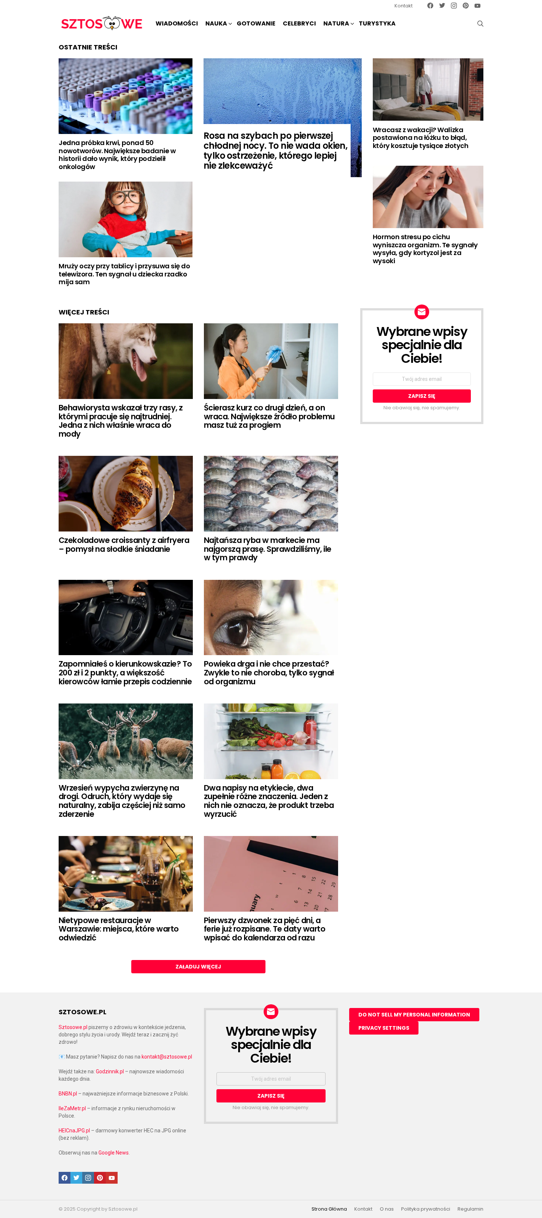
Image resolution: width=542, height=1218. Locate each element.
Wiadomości (177, 23)
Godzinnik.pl (110, 1071)
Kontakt (404, 5)
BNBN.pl (68, 1094)
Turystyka (377, 23)
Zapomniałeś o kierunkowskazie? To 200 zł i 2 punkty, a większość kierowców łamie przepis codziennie (125, 672)
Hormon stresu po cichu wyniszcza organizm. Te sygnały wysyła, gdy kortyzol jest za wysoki (425, 248)
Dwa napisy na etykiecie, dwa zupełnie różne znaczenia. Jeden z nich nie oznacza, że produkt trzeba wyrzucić (269, 800)
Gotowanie (256, 23)
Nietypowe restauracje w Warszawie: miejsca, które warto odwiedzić (119, 929)
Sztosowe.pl (73, 1027)
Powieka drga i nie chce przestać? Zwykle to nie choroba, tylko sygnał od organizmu (269, 672)
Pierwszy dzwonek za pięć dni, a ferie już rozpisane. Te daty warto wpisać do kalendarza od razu (264, 929)
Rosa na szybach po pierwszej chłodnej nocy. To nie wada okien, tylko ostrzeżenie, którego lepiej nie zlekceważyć (275, 151)
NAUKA (216, 23)
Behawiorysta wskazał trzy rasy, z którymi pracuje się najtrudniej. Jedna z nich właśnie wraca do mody (121, 420)
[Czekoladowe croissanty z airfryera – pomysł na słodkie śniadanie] (126, 493)
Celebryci (299, 23)
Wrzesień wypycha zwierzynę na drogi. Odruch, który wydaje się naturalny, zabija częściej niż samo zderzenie (122, 800)
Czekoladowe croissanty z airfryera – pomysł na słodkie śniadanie (124, 544)
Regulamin (470, 1209)
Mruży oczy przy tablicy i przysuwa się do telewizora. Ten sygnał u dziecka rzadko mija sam (124, 273)
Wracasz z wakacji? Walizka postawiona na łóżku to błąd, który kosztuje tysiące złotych (421, 137)
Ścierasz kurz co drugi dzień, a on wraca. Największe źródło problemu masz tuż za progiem (269, 416)
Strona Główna (329, 1209)
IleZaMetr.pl (72, 1108)
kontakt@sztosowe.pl (167, 1057)
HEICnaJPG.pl (74, 1130)
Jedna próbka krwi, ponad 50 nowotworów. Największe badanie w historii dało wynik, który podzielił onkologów (117, 154)
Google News (113, 1153)
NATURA (336, 23)
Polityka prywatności (425, 1209)
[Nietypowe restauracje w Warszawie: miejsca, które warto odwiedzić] (126, 874)
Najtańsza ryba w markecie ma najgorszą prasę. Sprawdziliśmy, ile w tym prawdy (267, 549)
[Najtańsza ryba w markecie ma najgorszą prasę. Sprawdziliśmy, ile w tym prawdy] (271, 493)
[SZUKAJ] (480, 24)
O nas (387, 1209)
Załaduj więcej (198, 966)
